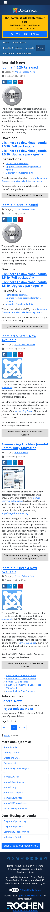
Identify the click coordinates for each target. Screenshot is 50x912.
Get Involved (10, 763)
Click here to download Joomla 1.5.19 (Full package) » (24, 276)
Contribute (8, 53)
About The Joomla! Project (16, 768)
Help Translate (12, 883)
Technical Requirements (15, 808)
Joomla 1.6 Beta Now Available (20, 691)
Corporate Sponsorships (16, 821)
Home (6, 42)
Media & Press (24, 53)
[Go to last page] (24, 727)
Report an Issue (29, 883)
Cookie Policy (12, 880)
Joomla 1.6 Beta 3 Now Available (21, 675)
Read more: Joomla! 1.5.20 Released (25, 195)
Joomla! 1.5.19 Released (20, 205)
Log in (42, 883)
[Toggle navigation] (5, 2)
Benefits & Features (12, 48)
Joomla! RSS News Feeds (15, 803)
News (40, 48)
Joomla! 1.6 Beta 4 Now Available (19, 570)
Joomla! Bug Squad (24, 411)
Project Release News (24, 71)
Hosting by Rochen (25, 910)
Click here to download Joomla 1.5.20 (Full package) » (24, 144)
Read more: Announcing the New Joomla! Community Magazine (26, 557)
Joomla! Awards (11, 776)
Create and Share (12, 757)
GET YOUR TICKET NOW (25, 34)
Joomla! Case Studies (14, 782)
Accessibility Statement (17, 877)
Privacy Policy (37, 877)
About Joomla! (19, 42)
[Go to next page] (19, 727)
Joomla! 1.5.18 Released (17, 681)
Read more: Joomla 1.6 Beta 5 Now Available (26, 433)
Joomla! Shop (10, 787)
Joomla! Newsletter (13, 797)
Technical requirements (17, 163)
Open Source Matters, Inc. (30, 895)
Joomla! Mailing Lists (13, 792)
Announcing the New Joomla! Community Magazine (25, 446)
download (7, 387)
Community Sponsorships (16, 831)
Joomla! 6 (30, 48)
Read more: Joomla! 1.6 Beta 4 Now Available (26, 665)
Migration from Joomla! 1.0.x (19, 172)
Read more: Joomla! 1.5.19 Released (25, 326)
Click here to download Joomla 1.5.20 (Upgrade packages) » (24, 152)
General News (21, 452)
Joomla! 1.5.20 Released (20, 67)
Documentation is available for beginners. (22, 181)
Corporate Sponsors (13, 826)
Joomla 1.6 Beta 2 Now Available (21, 678)
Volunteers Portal (12, 837)
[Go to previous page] (9, 727)
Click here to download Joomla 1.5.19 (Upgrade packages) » (24, 284)
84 (14, 727)
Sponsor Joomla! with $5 (32, 880)
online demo (41, 178)
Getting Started (11, 752)
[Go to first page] (4, 727)
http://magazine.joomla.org (15, 513)
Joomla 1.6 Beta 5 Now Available (19, 338)
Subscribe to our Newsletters (21, 845)
